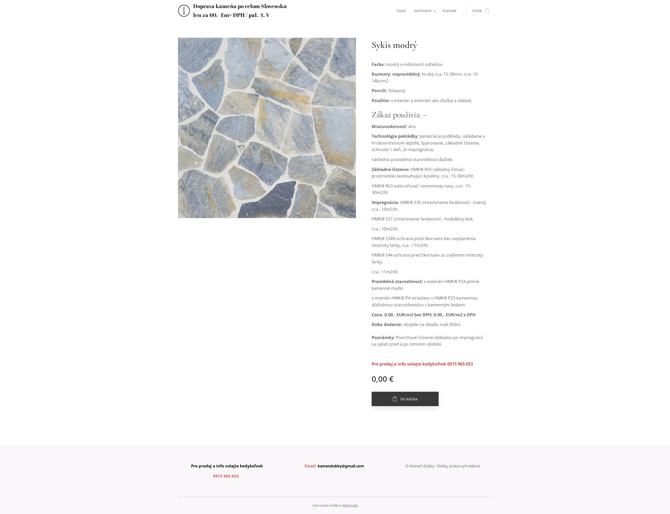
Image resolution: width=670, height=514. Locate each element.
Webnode (350, 505)
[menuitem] (402, 10)
